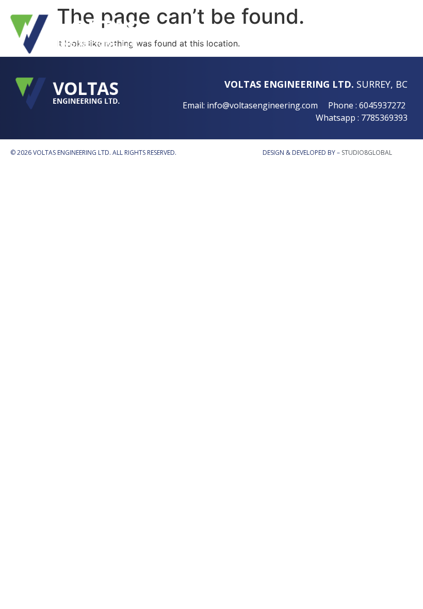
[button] (371, 34)
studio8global (366, 152)
